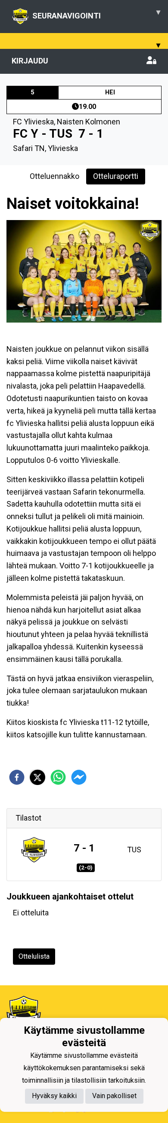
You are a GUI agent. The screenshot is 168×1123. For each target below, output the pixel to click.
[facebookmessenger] (79, 777)
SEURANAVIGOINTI (96, 13)
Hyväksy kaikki (54, 1096)
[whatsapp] (58, 777)
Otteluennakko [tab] (54, 176)
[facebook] (17, 777)
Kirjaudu (30, 60)
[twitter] (37, 777)
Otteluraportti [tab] (115, 176)
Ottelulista (34, 956)
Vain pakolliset (114, 1096)
